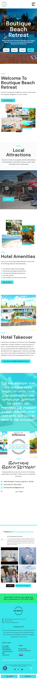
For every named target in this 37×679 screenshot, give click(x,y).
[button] (5, 669)
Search (30, 50)
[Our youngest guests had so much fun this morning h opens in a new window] (9, 574)
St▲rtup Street (22, 666)
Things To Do (11, 175)
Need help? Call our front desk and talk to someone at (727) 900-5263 (18, 598)
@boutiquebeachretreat (22, 532)
